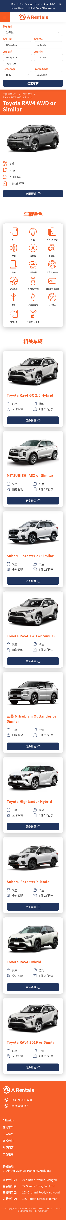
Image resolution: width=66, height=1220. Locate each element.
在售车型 (8, 1127)
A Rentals (9, 1120)
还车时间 (38, 51)
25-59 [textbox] (8, 74)
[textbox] (33, 32)
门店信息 (8, 1134)
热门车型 (27, 94)
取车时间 (38, 39)
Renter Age (9, 69)
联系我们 (8, 1141)
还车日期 (7, 51)
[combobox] (33, 32)
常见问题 (8, 1147)
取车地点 (7, 26)
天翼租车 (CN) (10, 94)
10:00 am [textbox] (41, 44)
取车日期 (7, 39)
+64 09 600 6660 (22, 1100)
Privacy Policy (41, 1210)
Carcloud (48, 1208)
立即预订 (31, 193)
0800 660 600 (20, 1106)
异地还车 (11, 64)
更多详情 (31, 420)
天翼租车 (8, 1154)
